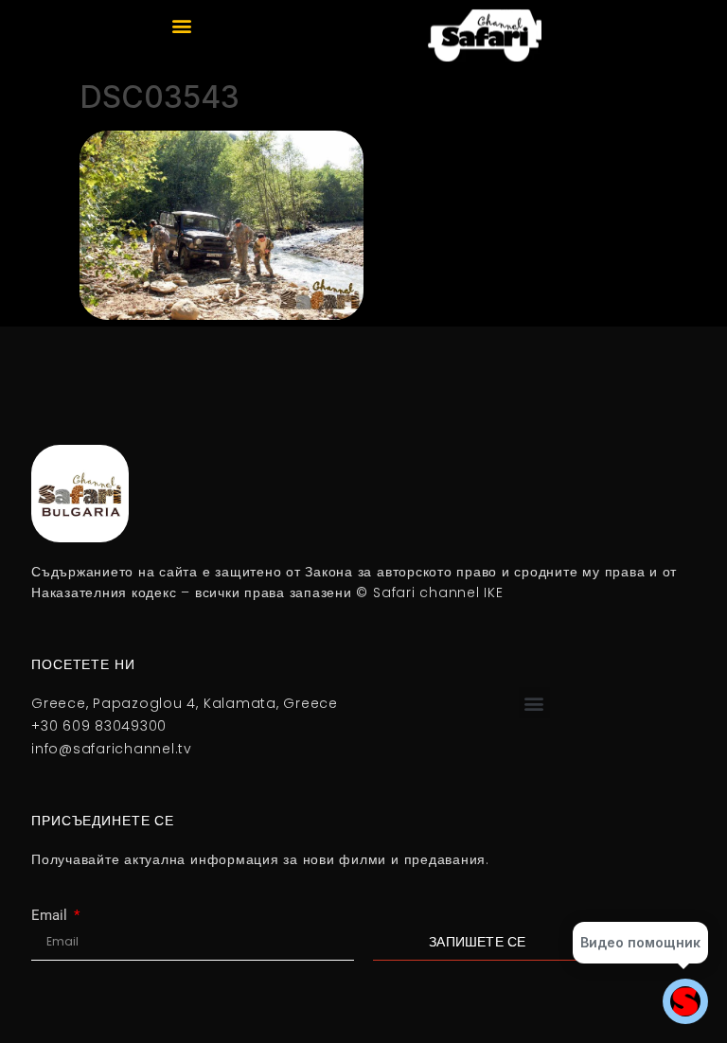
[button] (182, 25)
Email (51, 916)
